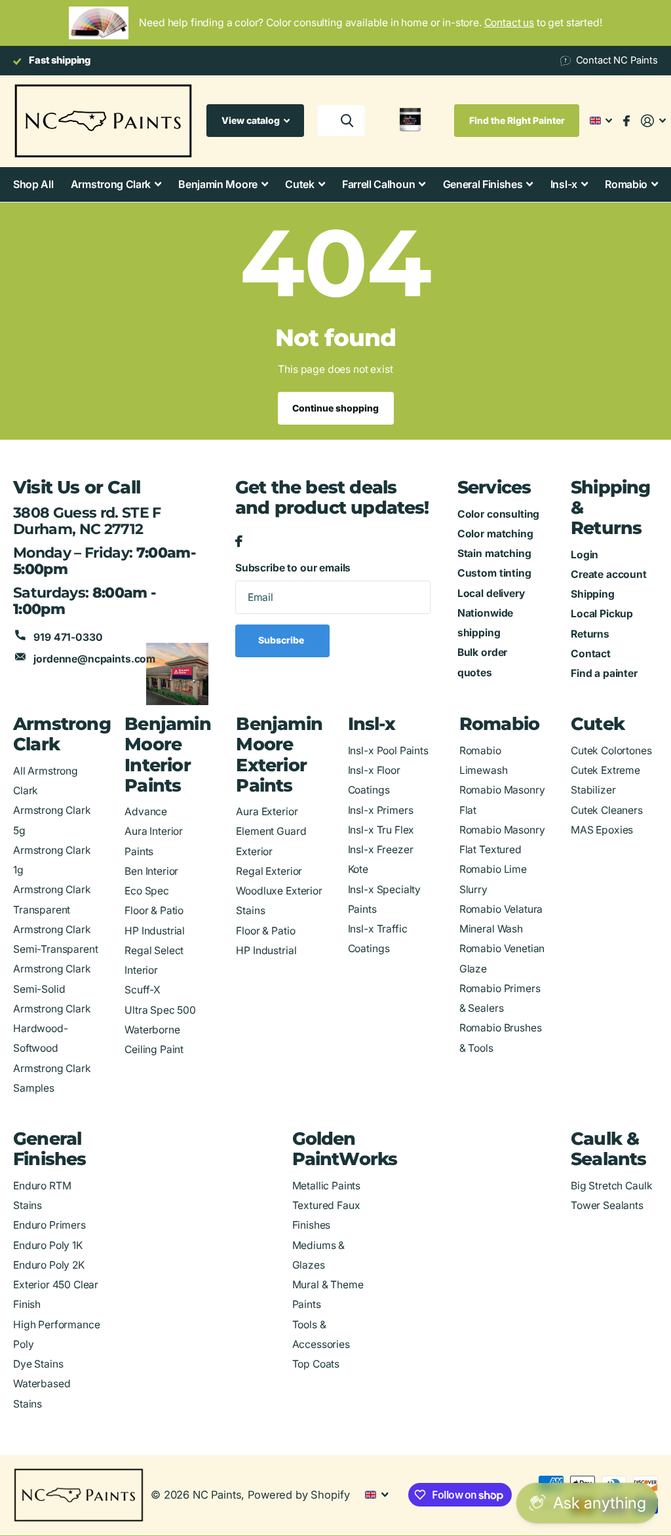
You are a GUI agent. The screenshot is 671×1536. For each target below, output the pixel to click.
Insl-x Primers (380, 810)
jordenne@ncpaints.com (94, 659)
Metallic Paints (326, 1186)
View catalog (251, 120)
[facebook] (238, 542)
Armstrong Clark (62, 734)
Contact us (509, 22)
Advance (146, 811)
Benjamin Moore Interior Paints (168, 754)
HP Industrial (155, 931)
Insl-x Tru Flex (381, 830)
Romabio (499, 724)
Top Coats (316, 1364)
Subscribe (282, 639)
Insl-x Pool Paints (388, 750)
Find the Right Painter (517, 120)
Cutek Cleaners (607, 810)
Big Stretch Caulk (611, 1186)
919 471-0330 (67, 637)
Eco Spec (147, 891)
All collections (116, 184)
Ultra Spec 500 (160, 1010)
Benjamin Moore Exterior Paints (279, 754)
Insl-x (371, 724)
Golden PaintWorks (345, 1149)
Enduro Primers (49, 1225)
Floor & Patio (154, 910)
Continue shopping (335, 407)
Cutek (597, 724)
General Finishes (49, 1149)
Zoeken (347, 120)
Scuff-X (143, 990)
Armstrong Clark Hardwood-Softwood (52, 1029)
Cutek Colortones (611, 750)
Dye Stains (38, 1364)
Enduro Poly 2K (49, 1265)
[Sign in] (653, 121)
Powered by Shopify (298, 1494)
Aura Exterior (266, 811)
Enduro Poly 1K (48, 1245)
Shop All (33, 184)
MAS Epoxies (602, 830)
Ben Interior (151, 871)
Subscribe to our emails (293, 568)
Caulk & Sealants (609, 1149)
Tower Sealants (607, 1205)
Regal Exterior (269, 871)
